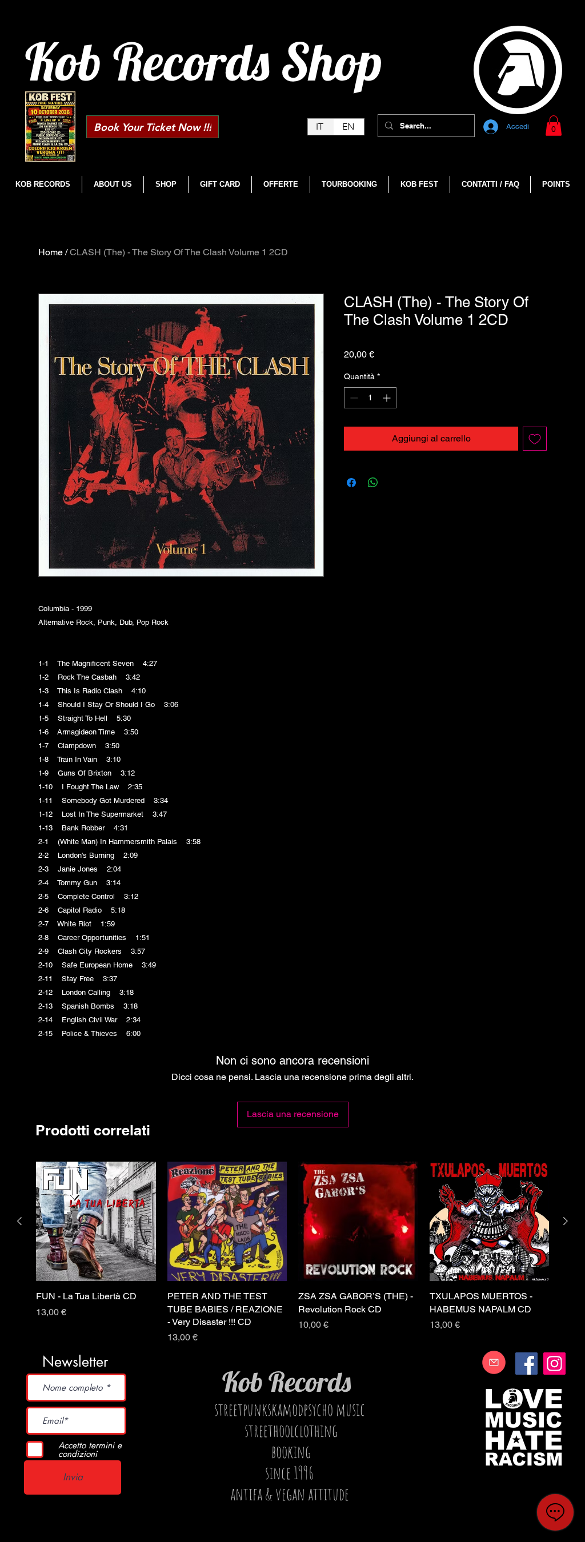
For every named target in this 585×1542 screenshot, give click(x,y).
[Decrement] (353, 398)
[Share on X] (395, 482)
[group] (292, 1253)
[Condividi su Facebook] (351, 482)
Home (50, 252)
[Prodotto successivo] (565, 1221)
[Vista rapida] (96, 1222)
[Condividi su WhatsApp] (373, 482)
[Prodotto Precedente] (19, 1221)
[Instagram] (554, 1363)
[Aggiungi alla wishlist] (535, 439)
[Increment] (387, 398)
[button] (553, 125)
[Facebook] (526, 1363)
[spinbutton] (370, 398)
